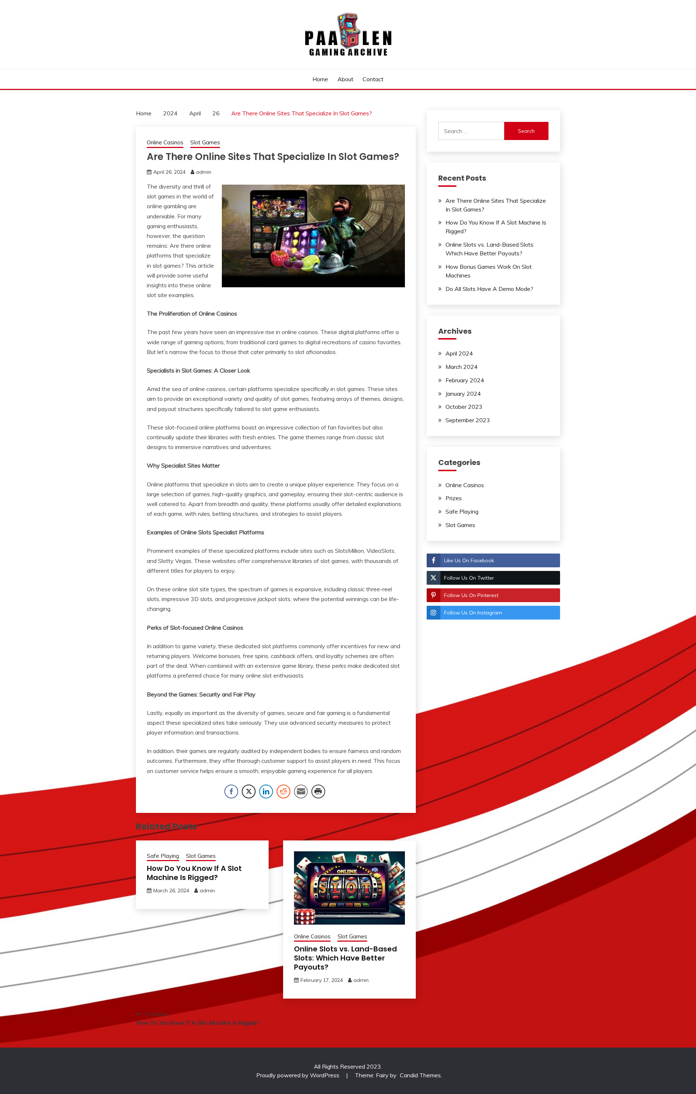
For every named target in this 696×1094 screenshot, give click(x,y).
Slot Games (205, 142)
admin (203, 172)
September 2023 (468, 420)
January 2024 (463, 393)
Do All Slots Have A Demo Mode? (489, 288)
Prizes (454, 498)
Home (320, 79)
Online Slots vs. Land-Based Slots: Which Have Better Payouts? (345, 958)
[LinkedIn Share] (266, 791)
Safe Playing (163, 855)
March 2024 (462, 366)
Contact (373, 79)
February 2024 (465, 380)
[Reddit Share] (283, 791)
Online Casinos (165, 142)
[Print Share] (318, 791)
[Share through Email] (301, 791)
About (345, 79)
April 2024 (459, 353)
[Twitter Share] (249, 791)
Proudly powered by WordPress (298, 1075)
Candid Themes (420, 1075)
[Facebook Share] (231, 791)
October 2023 (464, 406)
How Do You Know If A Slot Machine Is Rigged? (194, 873)
